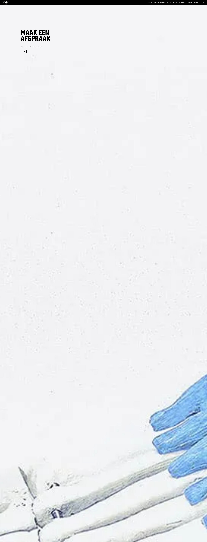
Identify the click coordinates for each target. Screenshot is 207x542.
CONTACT (23, 51)
